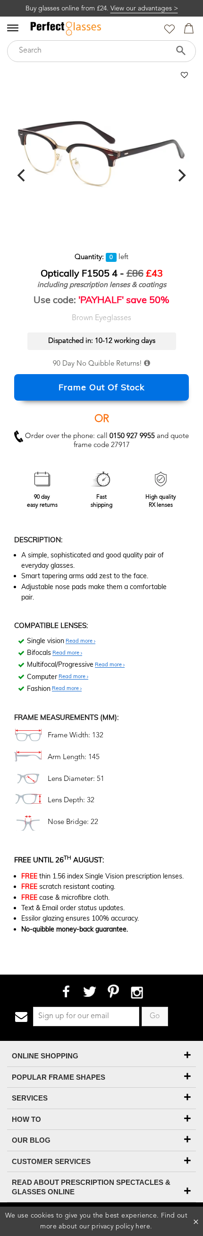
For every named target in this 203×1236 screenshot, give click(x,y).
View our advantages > (144, 8)
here (142, 1226)
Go (155, 1016)
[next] (180, 175)
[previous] (22, 175)
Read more (80, 641)
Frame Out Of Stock (101, 387)
